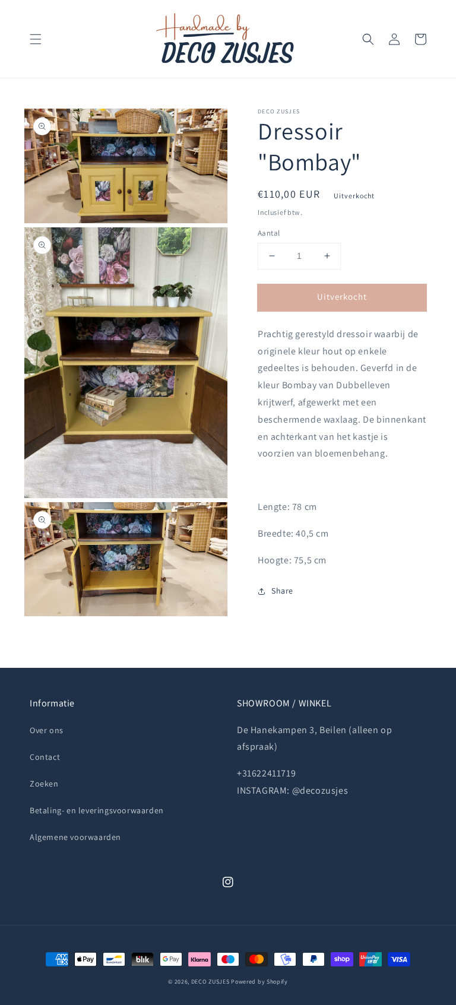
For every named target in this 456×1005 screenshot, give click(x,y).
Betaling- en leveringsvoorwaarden (97, 810)
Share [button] (282, 590)
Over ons (47, 730)
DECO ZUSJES (210, 981)
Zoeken (44, 783)
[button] (36, 39)
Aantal (269, 233)
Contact (45, 757)
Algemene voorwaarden (75, 837)
